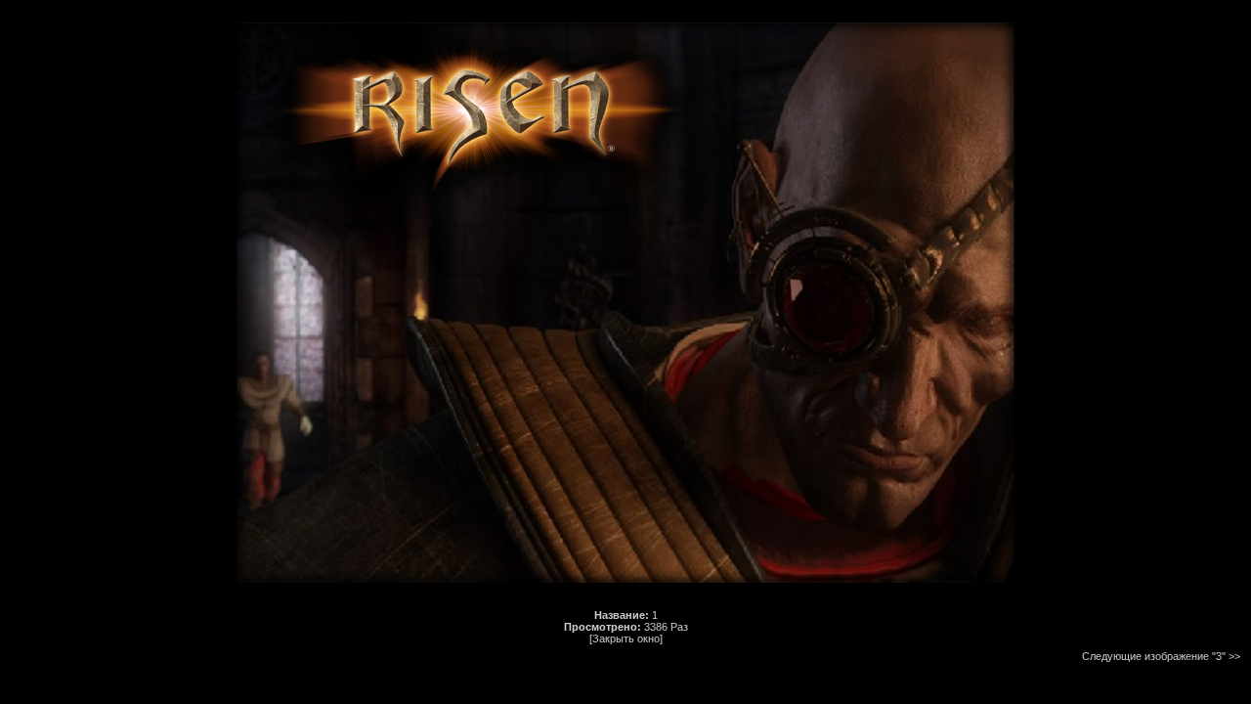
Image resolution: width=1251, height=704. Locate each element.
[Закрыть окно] (626, 638)
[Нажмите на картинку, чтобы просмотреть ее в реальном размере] (625, 593)
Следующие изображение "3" (1154, 656)
